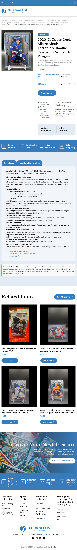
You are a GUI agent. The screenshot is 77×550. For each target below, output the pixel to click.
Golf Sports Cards (24, 511)
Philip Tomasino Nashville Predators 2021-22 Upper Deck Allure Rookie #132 (57, 411)
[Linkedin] (40, 538)
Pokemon (60, 510)
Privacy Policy (18, 534)
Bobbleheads (40, 518)
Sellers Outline (6, 509)
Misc (58, 519)
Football (22, 504)
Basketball (23, 507)
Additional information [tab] (29, 163)
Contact (10, 3)
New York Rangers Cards (19, 251)
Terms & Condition (43, 534)
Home (4, 20)
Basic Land (39, 504)
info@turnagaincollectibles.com (56, 271)
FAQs (52, 534)
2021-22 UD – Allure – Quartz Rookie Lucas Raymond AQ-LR (56, 349)
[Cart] (74, 3)
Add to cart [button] (9, 361)
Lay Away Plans (30, 534)
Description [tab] (9, 163)
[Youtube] (44, 538)
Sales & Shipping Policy (7, 504)
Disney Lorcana (62, 516)
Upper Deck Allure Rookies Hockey (48, 75)
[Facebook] (33, 538)
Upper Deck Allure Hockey (39, 22)
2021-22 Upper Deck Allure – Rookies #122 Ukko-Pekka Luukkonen (18, 411)
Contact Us (60, 534)
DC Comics (61, 513)
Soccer (22, 515)
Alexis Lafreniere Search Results (22, 254)
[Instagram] (37, 538)
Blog (3, 3)
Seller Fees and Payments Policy (7, 513)
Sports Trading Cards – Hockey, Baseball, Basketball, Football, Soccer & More (33, 20)
